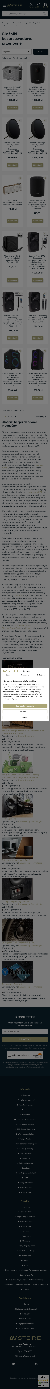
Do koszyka (12, 108)
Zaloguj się (26, 1314)
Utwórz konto (26, 1319)
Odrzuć (25, 717)
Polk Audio (20, 625)
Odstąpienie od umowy (26, 1119)
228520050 (26, 1351)
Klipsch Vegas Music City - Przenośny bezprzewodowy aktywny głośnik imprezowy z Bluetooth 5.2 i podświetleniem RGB (12, 379)
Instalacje (26, 1168)
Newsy (21, 736)
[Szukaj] (44, 13)
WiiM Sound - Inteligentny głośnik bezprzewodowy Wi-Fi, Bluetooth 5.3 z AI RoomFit (37, 91)
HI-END (26, 1260)
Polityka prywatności (26, 1100)
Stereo (26, 1289)
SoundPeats (15, 628)
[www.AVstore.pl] (14, 5)
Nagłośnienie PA (26, 1275)
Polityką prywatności (35, 1067)
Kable (26, 1265)
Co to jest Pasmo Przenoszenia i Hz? (18, 942)
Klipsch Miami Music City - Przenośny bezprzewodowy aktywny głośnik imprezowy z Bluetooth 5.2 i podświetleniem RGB (37, 379)
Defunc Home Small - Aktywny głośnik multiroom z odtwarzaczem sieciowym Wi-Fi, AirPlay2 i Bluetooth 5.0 (12, 148)
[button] (31, 5)
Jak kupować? (26, 1153)
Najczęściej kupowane (26, 1216)
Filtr (40, 51)
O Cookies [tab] (41, 675)
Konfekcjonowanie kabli (26, 1173)
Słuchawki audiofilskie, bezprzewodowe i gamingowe (26, 1285)
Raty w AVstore (26, 1139)
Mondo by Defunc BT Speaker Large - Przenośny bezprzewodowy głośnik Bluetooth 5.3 (13, 91)
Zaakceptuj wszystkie (25, 706)
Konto (26, 1304)
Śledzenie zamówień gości (26, 1309)
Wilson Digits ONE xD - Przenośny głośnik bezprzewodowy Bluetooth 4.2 (12, 259)
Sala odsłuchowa (26, 1163)
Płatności (26, 1114)
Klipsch (28, 628)
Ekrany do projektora (26, 1246)
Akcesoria (26, 1241)
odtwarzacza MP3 (34, 492)
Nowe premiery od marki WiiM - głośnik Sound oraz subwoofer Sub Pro (23, 732)
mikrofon (18, 595)
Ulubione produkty (26, 1328)
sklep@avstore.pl (27, 1356)
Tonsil (28, 625)
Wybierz (16, 51)
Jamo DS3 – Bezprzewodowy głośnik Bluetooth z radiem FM (13, 202)
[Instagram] (36, 1363)
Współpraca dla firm (26, 1134)
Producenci (26, 1236)
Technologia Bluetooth (12, 984)
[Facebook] (13, 1363)
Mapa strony (26, 1192)
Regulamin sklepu (26, 1105)
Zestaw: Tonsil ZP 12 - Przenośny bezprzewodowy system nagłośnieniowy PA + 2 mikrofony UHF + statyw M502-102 (12, 320)
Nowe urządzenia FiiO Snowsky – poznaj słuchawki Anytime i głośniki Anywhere (20, 776)
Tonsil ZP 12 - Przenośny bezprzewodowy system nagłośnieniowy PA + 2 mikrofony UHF (37, 318)
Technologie (36, 821)
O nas (26, 1110)
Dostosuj (24, 711)
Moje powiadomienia (26, 1323)
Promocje (26, 1207)
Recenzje (29, 736)
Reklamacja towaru (26, 1124)
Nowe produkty (26, 1212)
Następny (41, 416)
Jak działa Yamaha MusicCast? (16, 860)
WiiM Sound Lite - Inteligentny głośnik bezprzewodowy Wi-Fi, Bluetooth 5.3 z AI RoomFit (37, 204)
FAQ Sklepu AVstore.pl (26, 1129)
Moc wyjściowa (9, 818)
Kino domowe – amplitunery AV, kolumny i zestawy (26, 1270)
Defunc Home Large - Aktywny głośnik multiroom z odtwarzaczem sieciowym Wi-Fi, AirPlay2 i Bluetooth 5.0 (37, 148)
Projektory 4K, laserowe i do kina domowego (26, 1280)
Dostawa (26, 1095)
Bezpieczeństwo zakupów (26, 1144)
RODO (26, 1178)
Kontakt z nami (26, 1187)
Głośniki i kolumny (26, 1251)
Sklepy (26, 1231)
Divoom (5, 628)
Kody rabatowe (26, 1182)
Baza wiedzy (24, 821)
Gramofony (26, 1255)
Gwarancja (26, 1158)
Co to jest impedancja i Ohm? (15, 901)
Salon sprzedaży (26, 1148)
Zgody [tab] (9, 675)
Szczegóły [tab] (25, 675)
